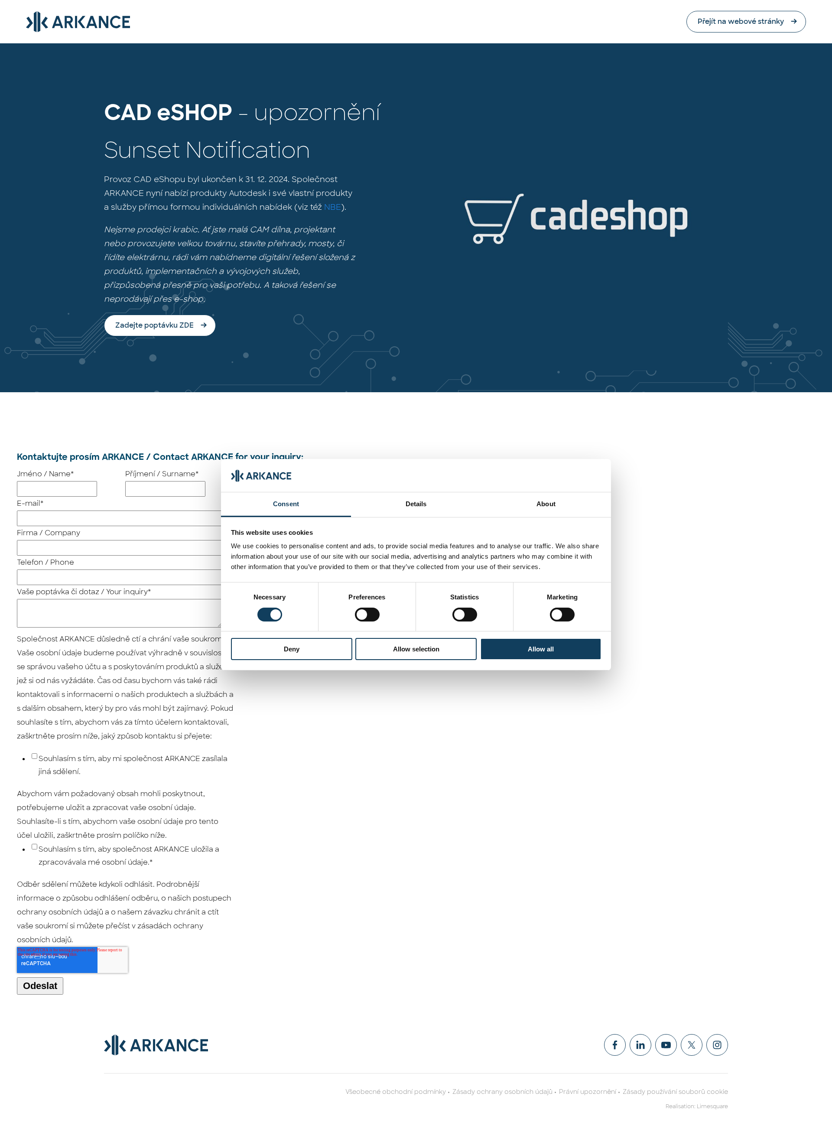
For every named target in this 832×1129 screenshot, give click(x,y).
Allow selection (416, 649)
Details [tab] (416, 504)
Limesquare (712, 1106)
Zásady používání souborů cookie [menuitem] (675, 1092)
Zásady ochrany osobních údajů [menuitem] (502, 1092)
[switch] (367, 614)
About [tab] (546, 504)
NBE (332, 207)
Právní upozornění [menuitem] (587, 1092)
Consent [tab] (286, 504)
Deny (291, 649)
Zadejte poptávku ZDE (154, 325)
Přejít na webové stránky (741, 21)
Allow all (541, 649)
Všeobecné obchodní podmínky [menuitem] (395, 1092)
